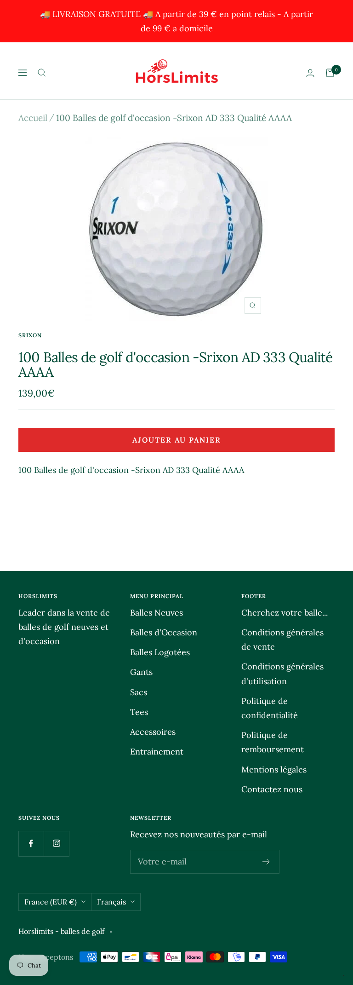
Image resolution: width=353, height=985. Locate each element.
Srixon (30, 335)
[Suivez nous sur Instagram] (56, 843)
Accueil (32, 117)
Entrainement (156, 751)
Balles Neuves (156, 612)
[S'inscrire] (266, 861)
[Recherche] (42, 73)
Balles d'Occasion (163, 632)
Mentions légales (274, 769)
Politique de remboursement (272, 742)
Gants (141, 672)
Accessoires (153, 731)
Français (111, 901)
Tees (139, 712)
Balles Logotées (160, 652)
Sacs (138, 692)
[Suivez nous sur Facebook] (31, 843)
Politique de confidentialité (269, 708)
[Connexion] (310, 73)
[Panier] (330, 73)
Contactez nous (271, 789)
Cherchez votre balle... (284, 612)
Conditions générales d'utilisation (282, 673)
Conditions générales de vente (282, 639)
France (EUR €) (50, 901)
